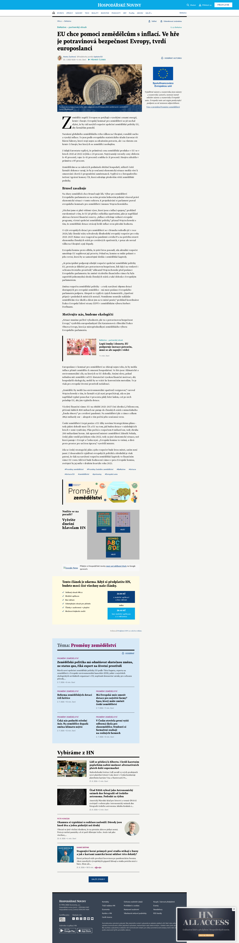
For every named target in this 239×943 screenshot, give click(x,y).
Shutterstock (68, 109)
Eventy (156, 906)
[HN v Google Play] (67, 930)
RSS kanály (157, 913)
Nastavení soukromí (131, 909)
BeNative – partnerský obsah (72, 27)
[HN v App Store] (84, 930)
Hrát (104, 529)
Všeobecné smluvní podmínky (135, 913)
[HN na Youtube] (92, 918)
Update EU (98, 57)
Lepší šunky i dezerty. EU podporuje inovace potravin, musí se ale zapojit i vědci (115, 347)
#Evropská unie (111, 474)
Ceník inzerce (107, 917)
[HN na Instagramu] (81, 918)
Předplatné (223, 5)
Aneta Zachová (69, 57)
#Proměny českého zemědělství (100, 469)
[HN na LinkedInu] (85, 918)
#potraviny (97, 474)
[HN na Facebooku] (77, 918)
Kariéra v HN (107, 913)
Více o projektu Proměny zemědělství (163, 107)
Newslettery (157, 909)
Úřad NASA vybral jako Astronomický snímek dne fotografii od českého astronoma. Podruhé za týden (111, 793)
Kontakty (105, 902)
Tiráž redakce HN (108, 906)
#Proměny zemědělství (74, 469)
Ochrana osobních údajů (133, 902)
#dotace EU (70, 474)
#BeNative (121, 469)
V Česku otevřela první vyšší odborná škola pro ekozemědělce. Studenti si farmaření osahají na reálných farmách (112, 727)
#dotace (132, 469)
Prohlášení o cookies (131, 906)
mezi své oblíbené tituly (116, 566)
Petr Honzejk (63, 818)
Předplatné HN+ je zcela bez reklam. (129, 631)
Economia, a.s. (75, 905)
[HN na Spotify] (88, 918)
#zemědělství (83, 474)
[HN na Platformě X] (73, 918)
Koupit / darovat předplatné (164, 902)
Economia (106, 909)
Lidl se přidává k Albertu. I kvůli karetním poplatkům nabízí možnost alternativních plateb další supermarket (114, 765)
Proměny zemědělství (93, 646)
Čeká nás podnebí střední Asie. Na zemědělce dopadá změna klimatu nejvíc (72, 724)
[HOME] (54, 13)
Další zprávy (98, 879)
